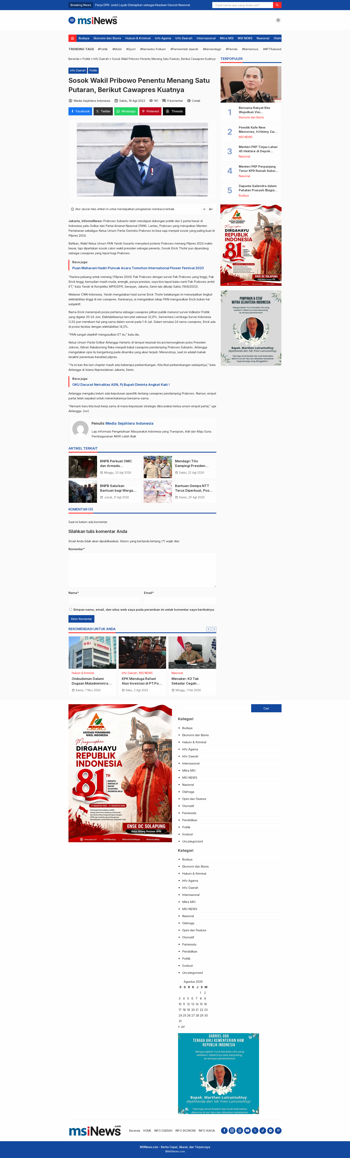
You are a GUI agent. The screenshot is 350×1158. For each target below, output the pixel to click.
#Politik (103, 49)
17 (180, 1010)
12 (188, 1004)
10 (180, 1004)
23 (206, 1010)
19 (188, 1010)
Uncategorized (192, 841)
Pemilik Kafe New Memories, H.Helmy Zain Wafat (257, 131)
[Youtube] (247, 1130)
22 (201, 1010)
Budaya (84, 38)
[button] (277, 5)
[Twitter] (255, 1130)
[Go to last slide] (208, 629)
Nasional (263, 38)
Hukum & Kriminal (138, 38)
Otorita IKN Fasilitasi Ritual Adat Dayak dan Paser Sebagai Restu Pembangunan (148, 5)
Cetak (196, 101)
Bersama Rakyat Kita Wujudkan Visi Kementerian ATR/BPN (256, 112)
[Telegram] (270, 1130)
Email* (149, 593)
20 (193, 1010)
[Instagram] (232, 1130)
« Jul (181, 1026)
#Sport (131, 49)
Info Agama (163, 38)
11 (184, 1004)
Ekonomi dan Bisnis (107, 38)
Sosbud (187, 834)
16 (205, 1004)
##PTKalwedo (273, 49)
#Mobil (117, 49)
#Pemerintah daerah (184, 49)
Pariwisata (189, 813)
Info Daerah (183, 38)
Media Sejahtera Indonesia (130, 423)
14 (197, 1004)
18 (184, 1010)
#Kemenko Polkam (153, 49)
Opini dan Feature (194, 799)
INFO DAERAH (163, 1130)
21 (197, 1010)
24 (180, 1015)
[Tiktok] (262, 1130)
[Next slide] (214, 629)
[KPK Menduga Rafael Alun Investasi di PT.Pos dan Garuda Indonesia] (142, 652)
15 (201, 1004)
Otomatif (188, 806)
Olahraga (280, 38)
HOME (147, 1130)
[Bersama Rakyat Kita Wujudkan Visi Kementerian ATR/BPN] (251, 84)
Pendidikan (189, 820)
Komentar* (76, 549)
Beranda (134, 1130)
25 (184, 1015)
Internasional (206, 38)
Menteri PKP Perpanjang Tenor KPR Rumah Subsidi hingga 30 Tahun (258, 171)
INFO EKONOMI (185, 1130)
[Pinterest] (278, 1130)
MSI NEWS (245, 38)
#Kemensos (250, 49)
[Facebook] (224, 1130)
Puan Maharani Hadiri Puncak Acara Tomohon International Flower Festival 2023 (138, 268)
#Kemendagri (212, 49)
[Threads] (239, 1130)
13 (192, 1004)
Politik (93, 70)
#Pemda (231, 49)
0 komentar (175, 101)
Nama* (73, 593)
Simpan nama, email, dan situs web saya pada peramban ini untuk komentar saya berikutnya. (144, 609)
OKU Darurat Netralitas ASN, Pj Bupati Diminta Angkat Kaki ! (121, 385)
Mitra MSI (227, 38)
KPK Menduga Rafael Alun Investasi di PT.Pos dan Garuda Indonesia (141, 683)
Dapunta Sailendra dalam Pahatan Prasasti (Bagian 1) (258, 190)
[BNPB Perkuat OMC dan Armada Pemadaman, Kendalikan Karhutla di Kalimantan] (83, 467)
